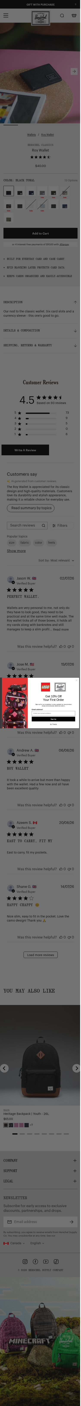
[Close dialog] (74, 680)
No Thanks (51, 724)
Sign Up (51, 719)
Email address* (35, 709)
